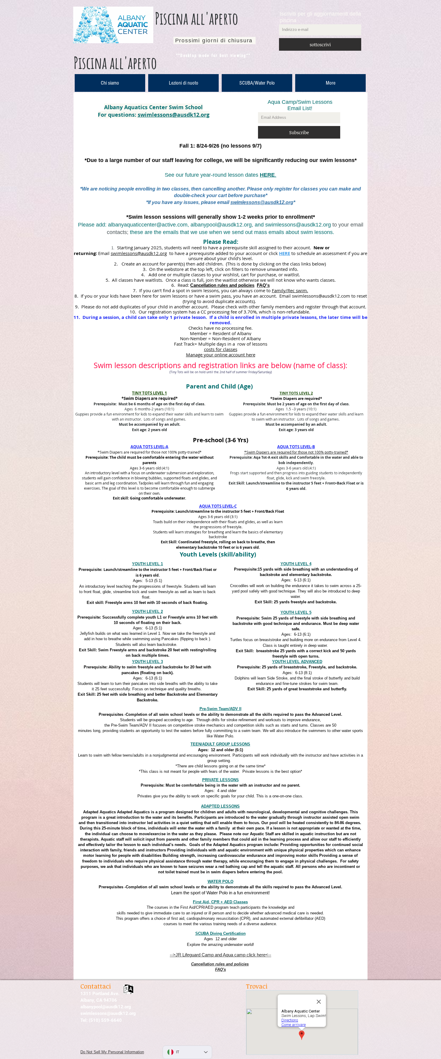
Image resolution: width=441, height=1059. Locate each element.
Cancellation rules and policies (222, 285)
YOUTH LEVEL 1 (147, 564)
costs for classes (220, 349)
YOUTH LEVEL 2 (147, 611)
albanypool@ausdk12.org (221, 225)
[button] (183, 83)
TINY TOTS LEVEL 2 (296, 393)
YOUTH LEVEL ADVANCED (297, 661)
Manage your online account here (220, 355)
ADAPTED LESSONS (220, 806)
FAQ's (263, 285)
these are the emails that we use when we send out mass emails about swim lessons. (232, 232)
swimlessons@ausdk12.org (173, 114)
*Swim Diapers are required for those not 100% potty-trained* (296, 452)
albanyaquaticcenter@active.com (148, 225)
